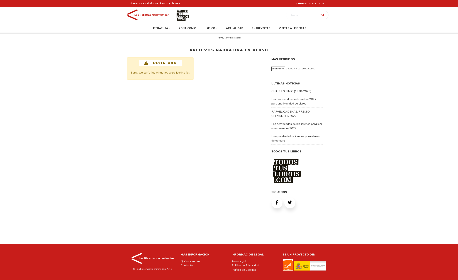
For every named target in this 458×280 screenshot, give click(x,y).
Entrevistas (261, 28)
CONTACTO (321, 3)
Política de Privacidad (245, 265)
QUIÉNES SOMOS (304, 3)
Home (220, 37)
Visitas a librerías (292, 28)
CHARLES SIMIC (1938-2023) (291, 91)
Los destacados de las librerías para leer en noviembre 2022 (296, 126)
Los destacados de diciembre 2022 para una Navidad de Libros (293, 101)
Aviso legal (239, 261)
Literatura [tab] (278, 68)
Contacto (187, 265)
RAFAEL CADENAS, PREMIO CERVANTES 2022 (290, 114)
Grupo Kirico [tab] (293, 68)
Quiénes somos (190, 261)
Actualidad (234, 28)
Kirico (210, 28)
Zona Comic (187, 28)
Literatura (160, 28)
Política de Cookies (244, 269)
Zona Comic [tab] (308, 68)
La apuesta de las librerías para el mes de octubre (295, 138)
